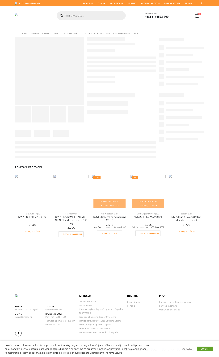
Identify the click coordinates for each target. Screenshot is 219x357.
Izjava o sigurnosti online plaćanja (175, 301)
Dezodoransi (71, 214)
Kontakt (132, 3)
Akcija (103, 214)
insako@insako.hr (32, 3)
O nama (101, 3)
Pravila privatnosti (168, 305)
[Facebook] (201, 3)
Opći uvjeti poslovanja (169, 309)
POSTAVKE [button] (186, 348)
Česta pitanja (116, 3)
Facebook (18, 333)
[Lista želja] (189, 15)
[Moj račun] (181, 15)
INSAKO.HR (88, 3)
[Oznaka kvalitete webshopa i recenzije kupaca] (167, 318)
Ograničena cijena (150, 3)
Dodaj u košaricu (34, 231)
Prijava (188, 3)
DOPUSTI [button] (205, 348)
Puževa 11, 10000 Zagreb (26, 309)
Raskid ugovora (172, 3)
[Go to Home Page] (16, 33)
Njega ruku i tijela (32, 214)
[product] (32, 192)
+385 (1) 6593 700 (156, 16)
